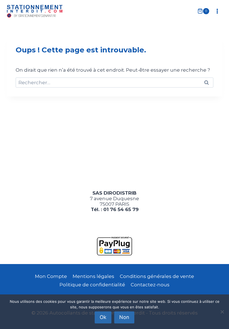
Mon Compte (51, 276)
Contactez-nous (150, 284)
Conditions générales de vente (157, 276)
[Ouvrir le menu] (217, 11)
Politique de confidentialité (92, 284)
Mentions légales (93, 276)
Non (124, 317)
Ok (103, 317)
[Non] (222, 312)
